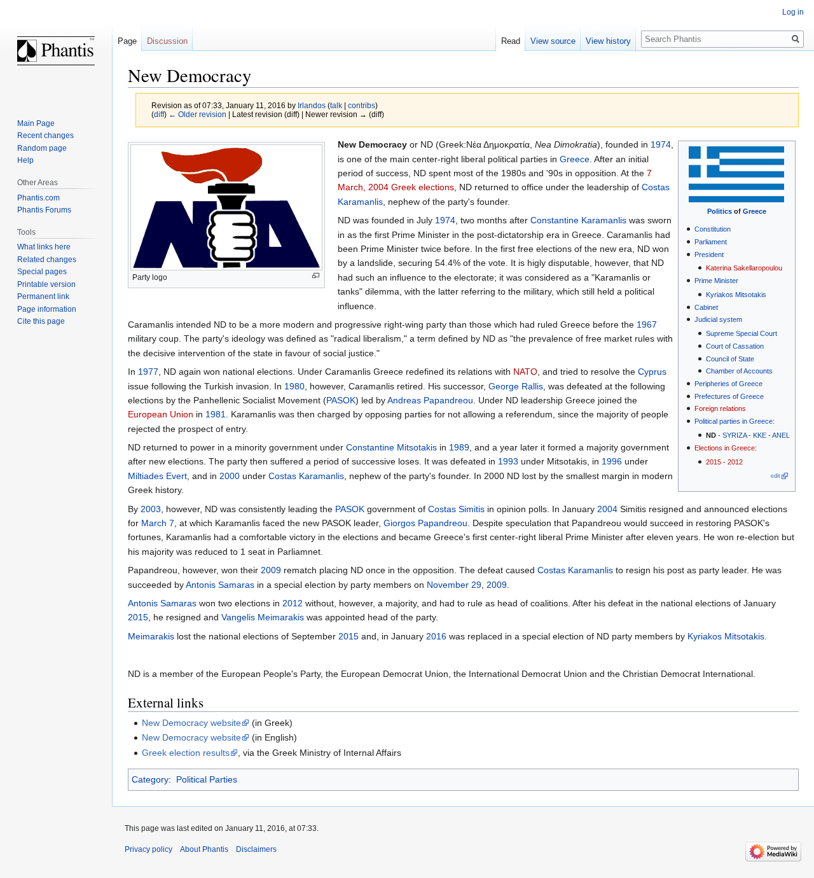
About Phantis (204, 849)
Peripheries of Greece (728, 383)
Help (25, 160)
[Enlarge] (316, 275)
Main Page (36, 123)
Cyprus (652, 371)
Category (150, 779)
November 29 (454, 585)
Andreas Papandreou (430, 400)
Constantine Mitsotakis (391, 447)
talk (336, 105)
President (709, 254)
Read (510, 41)
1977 (148, 371)
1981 (215, 414)
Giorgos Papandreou (425, 523)
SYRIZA (734, 435)
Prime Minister (716, 280)
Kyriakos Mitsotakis (736, 294)
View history (608, 41)
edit (775, 476)
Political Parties (206, 779)
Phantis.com (38, 197)
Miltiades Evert (157, 476)
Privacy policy (148, 849)
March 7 (157, 523)
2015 (713, 462)
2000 (229, 476)
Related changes (46, 259)
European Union (160, 414)
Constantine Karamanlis (578, 220)
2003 (151, 509)
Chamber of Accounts (739, 371)
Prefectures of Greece (729, 396)
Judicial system (718, 319)
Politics (719, 211)
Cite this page (41, 321)
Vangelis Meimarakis (262, 617)
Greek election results (186, 753)
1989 (459, 447)
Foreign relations (720, 408)
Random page (42, 148)
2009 (271, 570)
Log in (793, 12)
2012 (735, 462)
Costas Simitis (456, 509)
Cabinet (706, 307)
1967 (647, 324)
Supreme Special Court (741, 333)
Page (127, 41)
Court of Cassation (735, 346)
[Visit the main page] (56, 51)
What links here (44, 246)
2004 (607, 509)
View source (553, 41)
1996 (612, 461)
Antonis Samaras (220, 585)
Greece (754, 211)
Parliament (710, 242)
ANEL (781, 435)
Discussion (167, 41)
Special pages (42, 271)
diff (159, 114)
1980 (294, 386)
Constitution (712, 229)
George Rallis (515, 386)
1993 (508, 461)
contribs (361, 105)
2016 (436, 636)
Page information (46, 309)
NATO (525, 371)
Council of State (730, 359)
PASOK (340, 400)
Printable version (46, 284)
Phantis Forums (44, 210)
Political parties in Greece (733, 421)
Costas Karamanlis (306, 476)
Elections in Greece (724, 448)
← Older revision (197, 114)
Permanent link (43, 296)
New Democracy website (191, 723)
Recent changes (45, 135)
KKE (759, 435)
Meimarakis (151, 636)
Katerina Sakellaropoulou (744, 268)
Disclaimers (256, 849)
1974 (661, 144)
